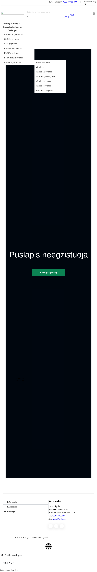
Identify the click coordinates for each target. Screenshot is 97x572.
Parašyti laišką (90, 2)
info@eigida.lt (59, 519)
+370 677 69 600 (59, 516)
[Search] (27, 16)
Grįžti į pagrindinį (48, 272)
